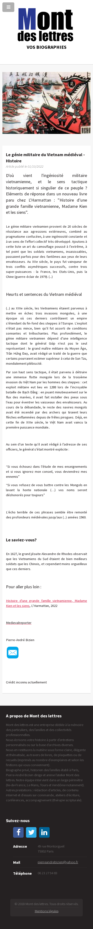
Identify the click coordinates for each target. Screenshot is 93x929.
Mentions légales (46, 911)
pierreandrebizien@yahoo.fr (58, 862)
